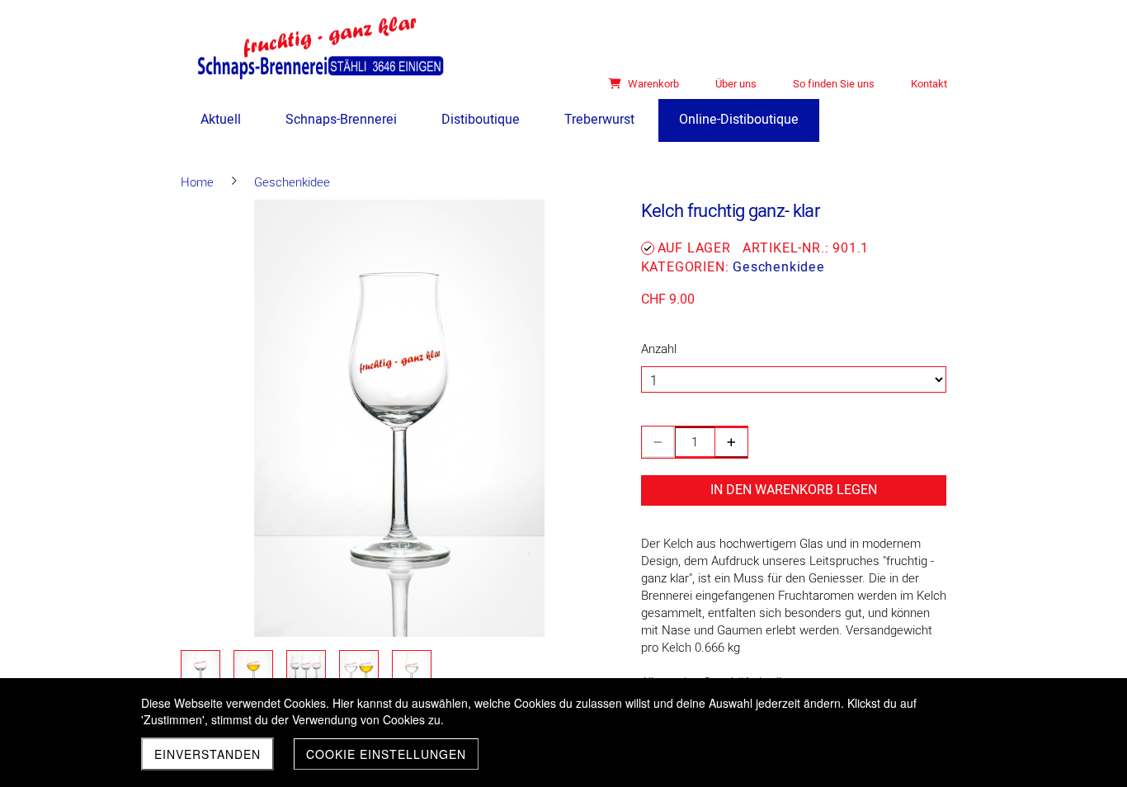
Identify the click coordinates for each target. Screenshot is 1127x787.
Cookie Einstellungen (386, 754)
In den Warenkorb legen (793, 490)
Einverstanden (207, 754)
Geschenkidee (779, 267)
